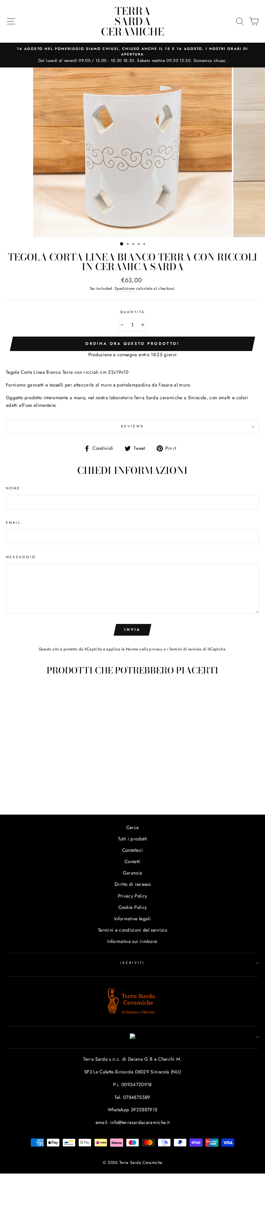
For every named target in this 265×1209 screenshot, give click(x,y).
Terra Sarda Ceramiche (132, 21)
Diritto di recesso (132, 884)
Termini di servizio (185, 649)
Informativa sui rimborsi (132, 941)
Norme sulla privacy (144, 649)
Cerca (132, 827)
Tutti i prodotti (132, 838)
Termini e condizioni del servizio (132, 929)
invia (132, 629)
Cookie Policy (132, 907)
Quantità (132, 312)
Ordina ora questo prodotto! (132, 343)
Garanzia (133, 872)
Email (13, 522)
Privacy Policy (132, 895)
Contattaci (132, 850)
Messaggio (21, 557)
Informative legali (132, 918)
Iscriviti (132, 962)
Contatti (132, 861)
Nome (13, 488)
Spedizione (125, 288)
